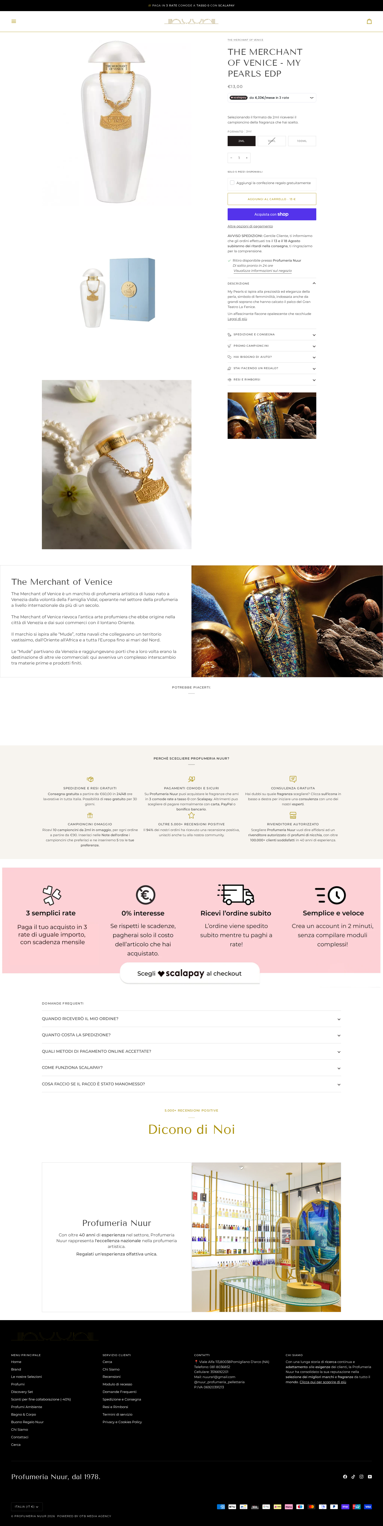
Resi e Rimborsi (246, 379)
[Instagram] (361, 1477)
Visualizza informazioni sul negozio (263, 271)
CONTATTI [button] (202, 1355)
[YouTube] (370, 1477)
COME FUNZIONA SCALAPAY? (72, 1067)
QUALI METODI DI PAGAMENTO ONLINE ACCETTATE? (96, 1051)
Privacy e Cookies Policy (122, 1422)
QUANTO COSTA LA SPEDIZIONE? (76, 1035)
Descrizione (239, 283)
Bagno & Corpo (23, 1414)
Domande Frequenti (120, 1392)
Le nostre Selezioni (26, 1377)
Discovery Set (22, 1392)
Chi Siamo (19, 1429)
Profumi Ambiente (26, 1407)
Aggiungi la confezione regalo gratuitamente (273, 183)
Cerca (16, 1444)
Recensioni (112, 1377)
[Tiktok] (353, 1477)
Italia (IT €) (25, 1506)
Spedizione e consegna (254, 334)
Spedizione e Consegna (122, 1399)
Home (16, 1362)
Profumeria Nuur (30, 1516)
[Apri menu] (17, 21)
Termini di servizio (117, 1414)
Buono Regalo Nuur (27, 1422)
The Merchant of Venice (246, 40)
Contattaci (19, 1437)
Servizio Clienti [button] (117, 1355)
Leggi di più (237, 319)
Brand (16, 1369)
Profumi (18, 1384)
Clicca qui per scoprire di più (323, 1382)
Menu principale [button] (26, 1355)
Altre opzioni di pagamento (250, 226)
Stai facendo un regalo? (256, 368)
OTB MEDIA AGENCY (95, 1516)
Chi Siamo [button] (294, 1355)
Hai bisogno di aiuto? (252, 356)
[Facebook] (345, 1477)
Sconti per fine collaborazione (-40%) (41, 1399)
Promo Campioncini (251, 345)
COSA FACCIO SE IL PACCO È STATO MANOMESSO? (93, 1084)
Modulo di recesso (117, 1384)
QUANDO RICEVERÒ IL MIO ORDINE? (80, 1018)
